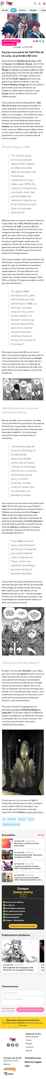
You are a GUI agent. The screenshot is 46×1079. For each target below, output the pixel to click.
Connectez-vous (8, 1008)
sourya (31, 819)
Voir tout (41, 835)
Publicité (7, 1064)
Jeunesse (29, 1047)
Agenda (29, 1050)
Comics (29, 1040)
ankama (21, 819)
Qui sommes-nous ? (11, 1061)
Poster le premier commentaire (30, 1010)
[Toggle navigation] (2, 3)
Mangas (29, 1043)
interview (12, 819)
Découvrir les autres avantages (23, 926)
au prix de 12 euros (34, 812)
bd (4, 819)
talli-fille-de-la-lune (11, 824)
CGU (27, 1066)
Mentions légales (33, 1062)
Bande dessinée (32, 1037)
